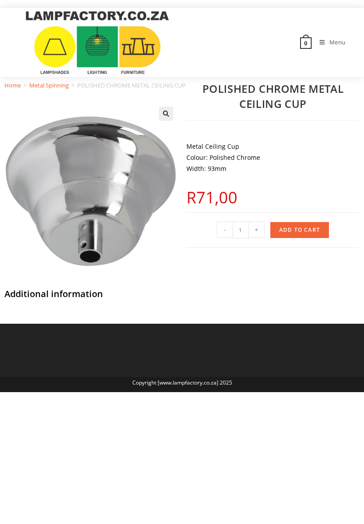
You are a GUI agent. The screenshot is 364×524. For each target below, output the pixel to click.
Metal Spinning (49, 85)
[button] (166, 114)
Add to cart (299, 230)
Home (12, 85)
